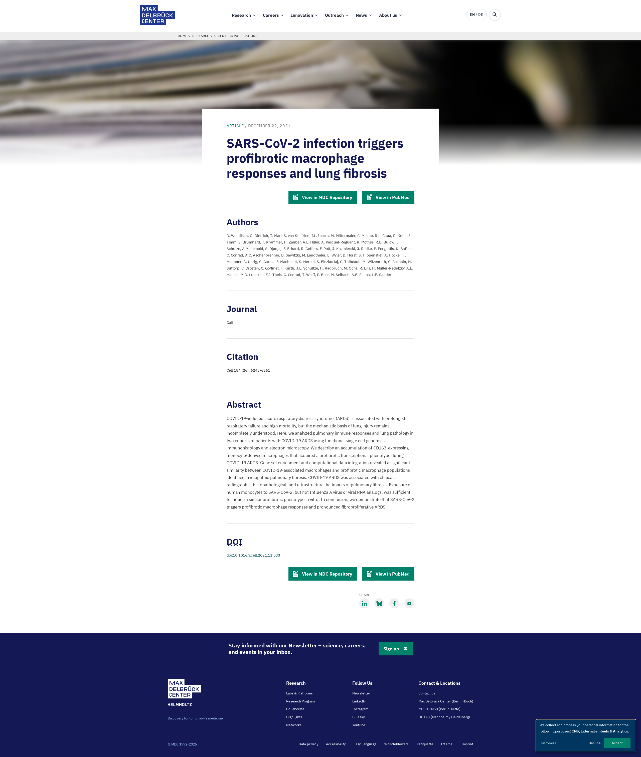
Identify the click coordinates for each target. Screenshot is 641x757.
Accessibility (336, 744)
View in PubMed (393, 197)
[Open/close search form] (495, 15)
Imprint (467, 744)
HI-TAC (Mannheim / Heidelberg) (444, 717)
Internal (447, 744)
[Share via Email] (409, 603)
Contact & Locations (439, 683)
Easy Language (365, 744)
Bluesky (358, 717)
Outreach (334, 15)
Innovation (302, 15)
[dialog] (586, 735)
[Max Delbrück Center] (157, 23)
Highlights (294, 717)
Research (241, 15)
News (361, 15)
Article (235, 125)
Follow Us (362, 683)
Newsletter (361, 693)
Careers (271, 15)
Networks (293, 725)
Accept (617, 743)
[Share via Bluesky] (379, 603)
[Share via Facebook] (394, 603)
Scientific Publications (235, 36)
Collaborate (295, 709)
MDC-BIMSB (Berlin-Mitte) (439, 709)
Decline (595, 743)
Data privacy (308, 744)
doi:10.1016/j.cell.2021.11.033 (253, 555)
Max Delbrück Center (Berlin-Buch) (445, 701)
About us (388, 15)
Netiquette (424, 744)
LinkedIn (359, 701)
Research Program (300, 701)
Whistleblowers (396, 744)
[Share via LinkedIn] (364, 603)
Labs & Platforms (299, 693)
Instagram (360, 709)
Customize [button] (548, 743)
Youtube (358, 725)
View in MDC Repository (327, 197)
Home (183, 36)
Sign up (391, 649)
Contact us (426, 693)
